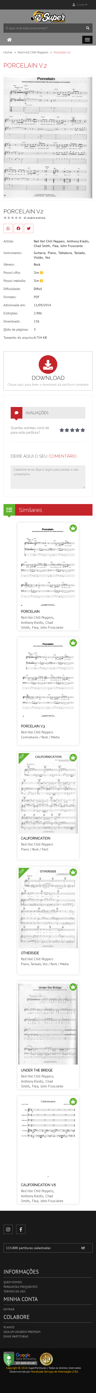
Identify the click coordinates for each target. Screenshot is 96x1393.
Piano (52, 253)
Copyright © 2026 (17, 1368)
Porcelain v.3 (33, 726)
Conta (80, 5)
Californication (35, 838)
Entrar (8, 1309)
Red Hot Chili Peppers (33, 52)
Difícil (38, 289)
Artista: (8, 241)
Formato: (9, 297)
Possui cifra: (11, 272)
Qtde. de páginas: (15, 329)
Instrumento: (12, 253)
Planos (8, 1327)
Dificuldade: (11, 289)
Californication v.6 (38, 1185)
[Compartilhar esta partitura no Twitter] (28, 228)
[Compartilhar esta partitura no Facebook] (18, 228)
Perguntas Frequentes (20, 1287)
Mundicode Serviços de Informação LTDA (54, 1371)
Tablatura (65, 253)
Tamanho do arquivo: (18, 337)
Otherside (30, 953)
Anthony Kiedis (78, 241)
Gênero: (8, 264)
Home (7, 52)
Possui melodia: (14, 281)
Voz (47, 257)
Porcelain (30, 611)
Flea (55, 246)
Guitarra (39, 253)
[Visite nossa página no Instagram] (8, 1229)
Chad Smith (42, 246)
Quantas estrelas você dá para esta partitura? (30, 430)
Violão (38, 257)
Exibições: (10, 313)
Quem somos (12, 1282)
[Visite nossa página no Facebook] (20, 1229)
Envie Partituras (15, 1336)
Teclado (79, 253)
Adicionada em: (14, 305)
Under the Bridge (37, 1070)
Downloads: (11, 321)
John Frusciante (72, 246)
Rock (37, 264)
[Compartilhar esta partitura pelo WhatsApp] (8, 228)
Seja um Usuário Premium (21, 1332)
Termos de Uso (14, 1291)
